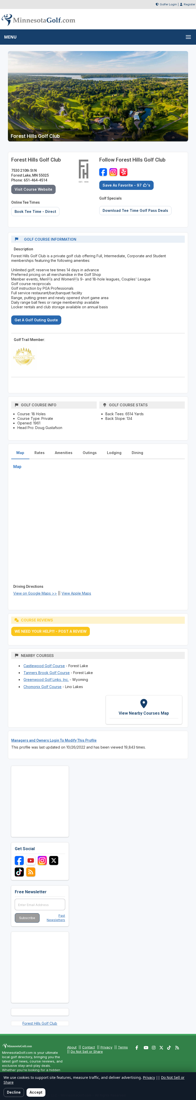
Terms (123, 1047)
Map (20, 452)
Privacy (106, 1047)
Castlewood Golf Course (44, 666)
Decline (14, 1092)
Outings (90, 452)
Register (189, 4)
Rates (39, 452)
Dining (137, 452)
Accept (36, 1092)
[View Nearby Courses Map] (144, 709)
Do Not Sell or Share (87, 1051)
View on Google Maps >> (35, 593)
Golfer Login (168, 4)
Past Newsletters (56, 918)
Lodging (114, 452)
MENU (10, 37)
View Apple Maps (76, 593)
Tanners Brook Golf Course (46, 672)
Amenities (63, 452)
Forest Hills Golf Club (39, 1023)
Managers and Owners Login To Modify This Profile (53, 740)
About (72, 1047)
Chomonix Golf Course (42, 687)
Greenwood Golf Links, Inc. (46, 679)
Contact (88, 1047)
